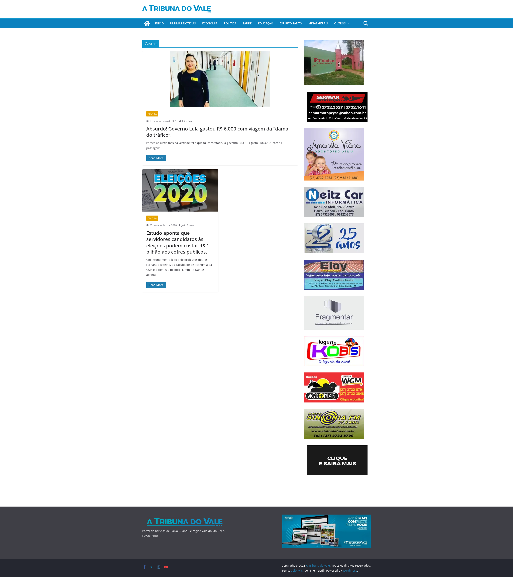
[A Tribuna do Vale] (147, 23)
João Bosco (188, 121)
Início (159, 23)
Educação (265, 23)
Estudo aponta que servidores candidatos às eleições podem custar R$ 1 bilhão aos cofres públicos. (177, 242)
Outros (340, 23)
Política (230, 23)
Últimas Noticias (183, 23)
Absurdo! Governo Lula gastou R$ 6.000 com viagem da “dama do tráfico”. (217, 131)
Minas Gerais (318, 23)
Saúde (247, 23)
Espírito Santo (291, 23)
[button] (348, 23)
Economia (209, 23)
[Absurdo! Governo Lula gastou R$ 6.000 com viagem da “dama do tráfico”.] (220, 79)
